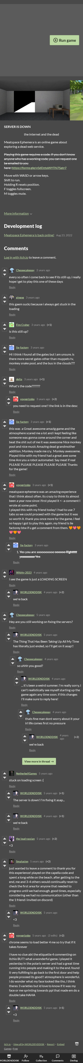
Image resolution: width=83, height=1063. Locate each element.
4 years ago (40, 572)
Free (15, 1048)
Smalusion (22, 861)
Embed (60, 1044)
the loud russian (25, 838)
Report (50, 1044)
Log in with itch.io (16, 257)
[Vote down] (4, 274)
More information (16, 213)
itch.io (7, 1044)
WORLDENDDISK (31, 592)
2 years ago (43, 270)
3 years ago (32, 297)
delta (19, 379)
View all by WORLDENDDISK (28, 1044)
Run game (67, 40)
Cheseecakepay (25, 270)
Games (7, 1048)
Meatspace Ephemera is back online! (29, 235)
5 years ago (43, 615)
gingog (20, 297)
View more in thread (37, 761)
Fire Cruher (22, 324)
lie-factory (22, 347)
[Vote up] (4, 270)
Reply (12, 287)
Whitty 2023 (24, 572)
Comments (57, 1060)
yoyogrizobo (27, 399)
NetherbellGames (26, 773)
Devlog (74, 1060)
